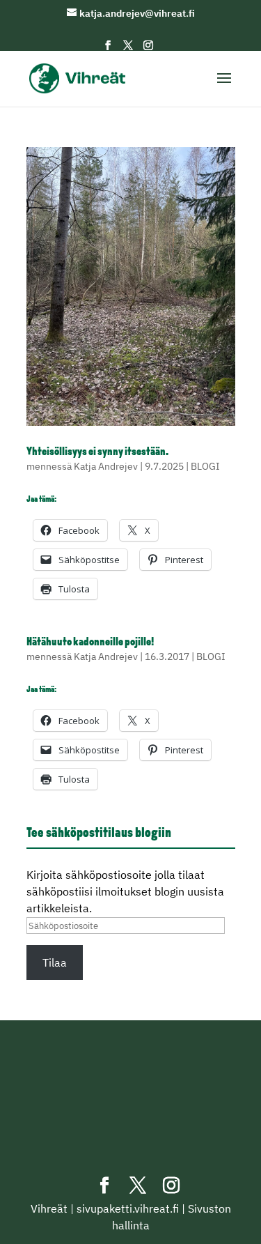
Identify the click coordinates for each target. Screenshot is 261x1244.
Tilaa (54, 962)
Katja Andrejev (106, 466)
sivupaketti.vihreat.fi (128, 1208)
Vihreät (49, 1208)
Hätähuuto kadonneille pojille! (90, 642)
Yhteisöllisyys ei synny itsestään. (97, 452)
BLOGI (205, 466)
